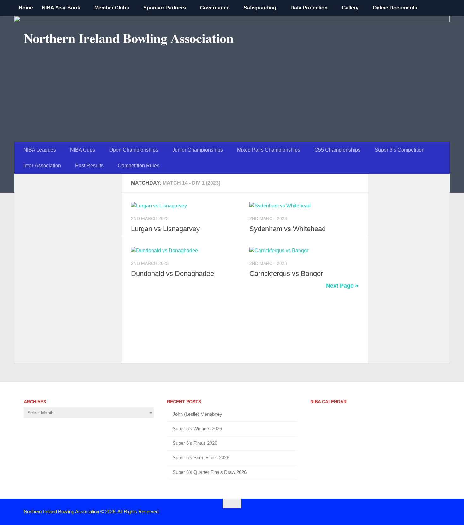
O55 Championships (337, 149)
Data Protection (309, 7)
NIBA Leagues (39, 149)
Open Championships (133, 149)
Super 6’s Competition (400, 149)
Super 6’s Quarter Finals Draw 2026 (210, 472)
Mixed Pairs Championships (268, 149)
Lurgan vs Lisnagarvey (165, 229)
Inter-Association (42, 165)
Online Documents (395, 7)
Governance (214, 7)
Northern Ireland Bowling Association (128, 37)
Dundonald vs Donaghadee (172, 273)
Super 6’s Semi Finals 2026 (201, 457)
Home (26, 7)
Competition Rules (138, 165)
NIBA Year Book (61, 7)
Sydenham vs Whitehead (287, 229)
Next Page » (342, 286)
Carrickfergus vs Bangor (286, 273)
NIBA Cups (82, 149)
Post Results (89, 165)
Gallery (350, 7)
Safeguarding (260, 7)
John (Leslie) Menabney (197, 414)
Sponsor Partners (164, 7)
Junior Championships (197, 149)
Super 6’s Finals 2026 (195, 443)
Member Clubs (111, 7)
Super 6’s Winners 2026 (197, 428)
